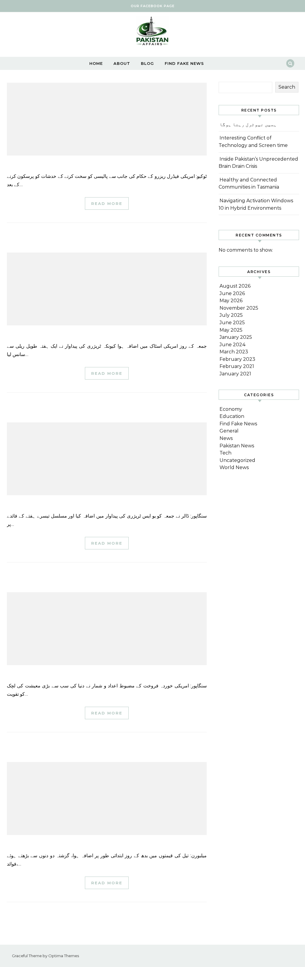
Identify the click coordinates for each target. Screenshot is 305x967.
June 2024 (233, 344)
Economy (231, 409)
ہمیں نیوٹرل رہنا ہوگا (248, 124)
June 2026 (232, 293)
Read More (106, 203)
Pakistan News (237, 446)
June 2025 (232, 322)
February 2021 (237, 366)
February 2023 (237, 359)
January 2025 (236, 337)
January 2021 (235, 374)
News (226, 438)
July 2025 (231, 315)
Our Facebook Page (153, 6)
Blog (147, 63)
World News (234, 467)
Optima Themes (63, 955)
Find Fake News (184, 63)
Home (96, 63)
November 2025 (239, 308)
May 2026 (231, 300)
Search (286, 87)
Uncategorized (237, 460)
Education (232, 416)
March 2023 (234, 352)
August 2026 (235, 286)
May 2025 (231, 330)
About (121, 63)
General (229, 431)
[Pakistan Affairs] (152, 32)
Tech (225, 453)
